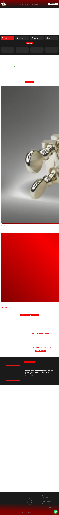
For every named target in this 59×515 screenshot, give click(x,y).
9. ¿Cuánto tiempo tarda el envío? (20, 472)
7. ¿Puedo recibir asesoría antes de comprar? (22, 468)
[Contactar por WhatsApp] (56, 512)
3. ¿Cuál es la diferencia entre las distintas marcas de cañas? (26, 458)
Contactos (36, 4)
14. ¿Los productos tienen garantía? (20, 484)
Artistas (31, 4)
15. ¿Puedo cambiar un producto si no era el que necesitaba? (25, 486)
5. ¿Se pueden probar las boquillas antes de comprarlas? (25, 463)
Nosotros (21, 4)
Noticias (26, 4)
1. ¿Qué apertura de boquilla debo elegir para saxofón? (24, 454)
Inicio (17, 4)
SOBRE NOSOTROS (40, 351)
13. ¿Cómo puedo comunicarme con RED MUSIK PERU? (23, 482)
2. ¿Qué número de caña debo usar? (20, 456)
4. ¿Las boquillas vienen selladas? (20, 461)
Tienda (29, 504)
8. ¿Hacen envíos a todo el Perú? (19, 470)
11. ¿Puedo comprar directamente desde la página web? (24, 477)
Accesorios (29, 500)
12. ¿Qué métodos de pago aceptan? (20, 479)
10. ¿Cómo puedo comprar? (18, 475)
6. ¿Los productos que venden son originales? (22, 465)
